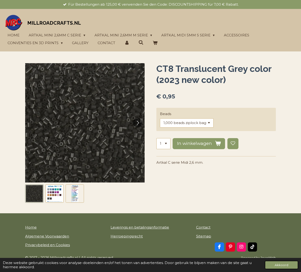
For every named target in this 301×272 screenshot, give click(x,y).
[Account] (127, 43)
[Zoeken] (141, 42)
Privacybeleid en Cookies (47, 245)
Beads (165, 114)
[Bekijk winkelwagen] (155, 43)
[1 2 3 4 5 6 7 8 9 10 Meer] (163, 143)
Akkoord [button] (281, 265)
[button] (34, 193)
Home (31, 227)
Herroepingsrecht (127, 236)
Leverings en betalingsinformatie (140, 227)
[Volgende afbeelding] (137, 123)
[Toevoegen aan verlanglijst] (232, 143)
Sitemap (203, 236)
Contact (203, 227)
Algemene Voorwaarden (47, 236)
